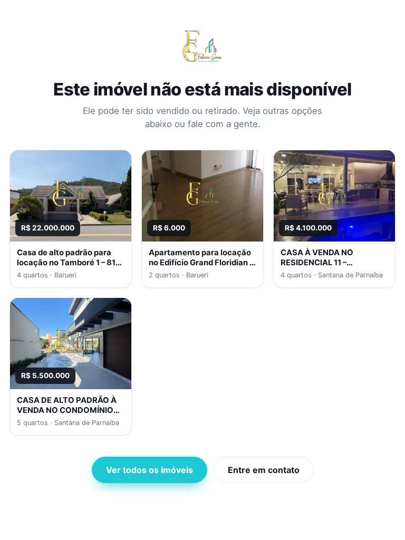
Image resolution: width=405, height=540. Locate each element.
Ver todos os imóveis (149, 470)
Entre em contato (264, 470)
